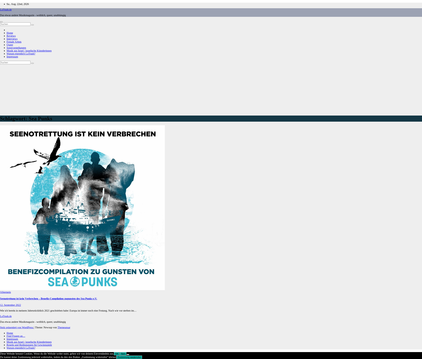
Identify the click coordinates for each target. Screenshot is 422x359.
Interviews (12, 38)
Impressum (12, 56)
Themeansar (64, 327)
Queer (10, 44)
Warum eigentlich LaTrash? (21, 53)
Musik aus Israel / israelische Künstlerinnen (29, 50)
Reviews (11, 35)
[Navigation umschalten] (1, 21)
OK (116, 354)
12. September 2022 (10, 305)
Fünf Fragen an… (16, 336)
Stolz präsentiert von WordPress (17, 327)
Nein (123, 354)
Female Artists (14, 41)
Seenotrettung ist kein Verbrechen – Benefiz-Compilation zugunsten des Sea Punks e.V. (48, 298)
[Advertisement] (211, 89)
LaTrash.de (6, 9)
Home (10, 32)
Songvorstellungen (16, 47)
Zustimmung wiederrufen (129, 357)
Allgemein (5, 292)
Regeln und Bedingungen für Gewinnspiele (29, 345)
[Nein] (128, 354)
